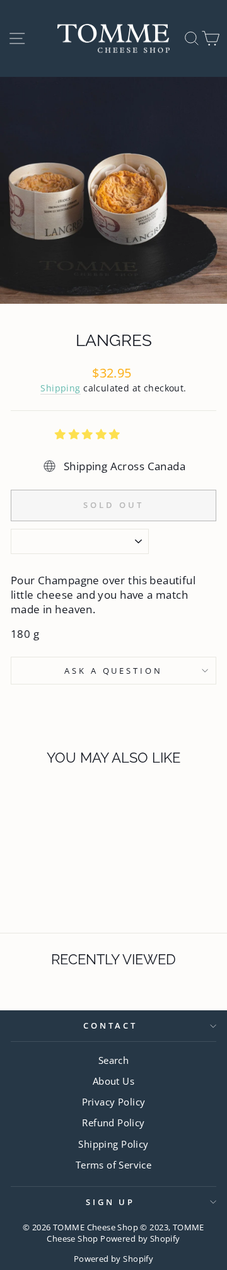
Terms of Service (114, 1164)
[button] (89, 434)
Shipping (60, 388)
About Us (113, 1081)
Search (113, 1060)
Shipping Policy (113, 1144)
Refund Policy (113, 1122)
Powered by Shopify (113, 1259)
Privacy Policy (114, 1101)
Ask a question (113, 670)
